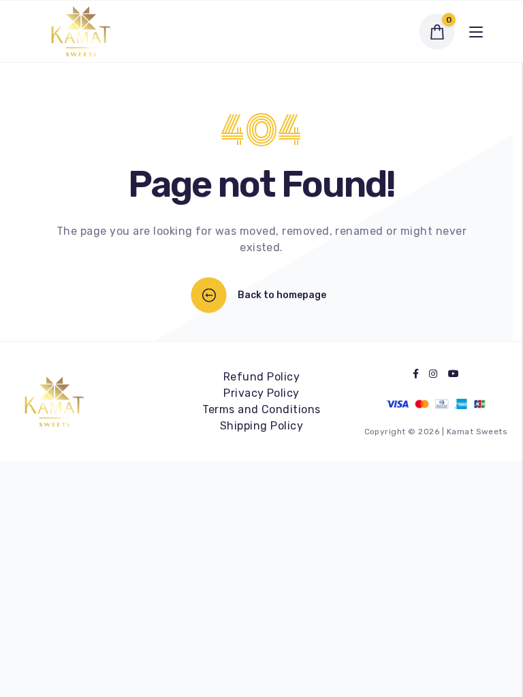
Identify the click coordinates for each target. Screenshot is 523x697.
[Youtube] (453, 374)
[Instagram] (433, 374)
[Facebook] (416, 374)
